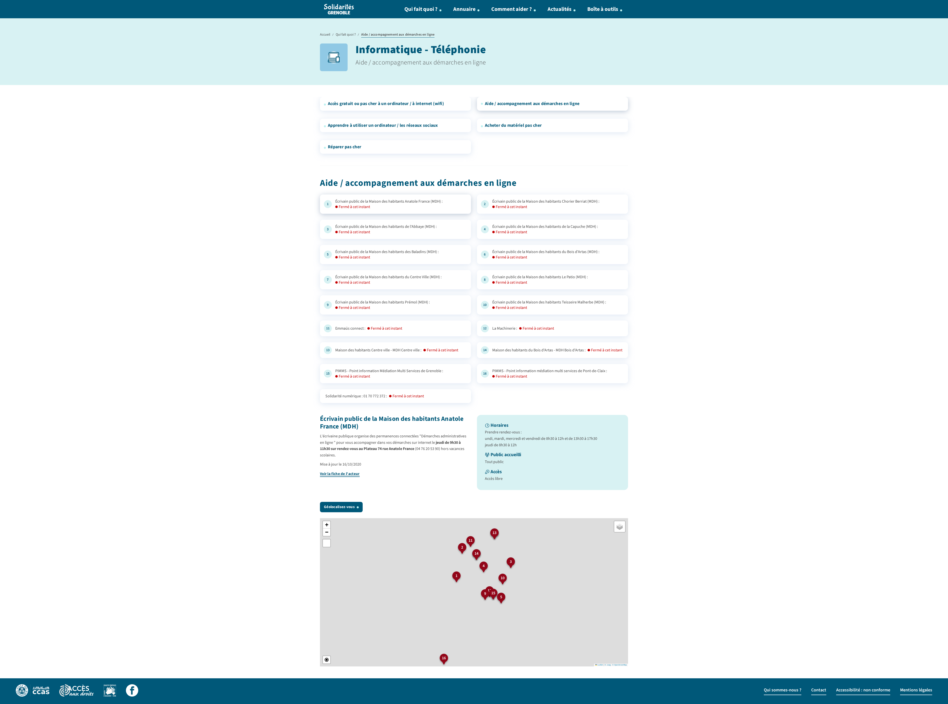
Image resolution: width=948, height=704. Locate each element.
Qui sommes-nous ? (782, 690)
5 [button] (501, 597)
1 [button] (456, 575)
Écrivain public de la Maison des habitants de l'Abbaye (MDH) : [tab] (386, 229)
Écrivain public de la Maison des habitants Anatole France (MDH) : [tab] (389, 204)
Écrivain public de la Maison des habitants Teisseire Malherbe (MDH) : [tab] (549, 304)
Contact (818, 690)
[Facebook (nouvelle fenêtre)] (132, 691)
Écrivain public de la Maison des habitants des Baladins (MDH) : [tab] (387, 254)
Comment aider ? (511, 9)
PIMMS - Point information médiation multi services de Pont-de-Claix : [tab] (549, 373)
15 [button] (493, 593)
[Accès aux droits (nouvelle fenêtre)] (76, 691)
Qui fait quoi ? (420, 9)
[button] (326, 525)
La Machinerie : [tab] (523, 328)
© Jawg (608, 664)
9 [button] (485, 593)
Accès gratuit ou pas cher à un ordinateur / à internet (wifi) (386, 104)
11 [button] (471, 540)
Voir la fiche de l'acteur (340, 473)
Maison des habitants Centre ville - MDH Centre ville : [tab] (396, 350)
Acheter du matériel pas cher (513, 125)
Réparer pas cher (344, 147)
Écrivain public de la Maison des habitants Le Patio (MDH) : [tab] (540, 279)
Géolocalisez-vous (339, 507)
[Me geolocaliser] (326, 659)
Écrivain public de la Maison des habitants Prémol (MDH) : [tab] (382, 304)
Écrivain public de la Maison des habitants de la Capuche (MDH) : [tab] (545, 229)
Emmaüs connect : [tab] (368, 328)
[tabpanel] (474, 452)
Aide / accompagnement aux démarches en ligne (532, 104)
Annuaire (464, 9)
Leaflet (600, 664)
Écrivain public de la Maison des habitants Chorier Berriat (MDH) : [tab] (545, 204)
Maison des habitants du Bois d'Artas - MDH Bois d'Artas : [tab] (557, 350)
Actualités (560, 9)
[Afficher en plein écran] (326, 543)
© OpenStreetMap (619, 664)
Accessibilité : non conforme (863, 690)
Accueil (325, 34)
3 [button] (511, 561)
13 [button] (494, 532)
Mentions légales (916, 690)
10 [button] (503, 578)
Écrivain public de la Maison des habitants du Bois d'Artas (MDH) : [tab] (545, 254)
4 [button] (484, 566)
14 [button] (476, 553)
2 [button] (462, 547)
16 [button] (444, 658)
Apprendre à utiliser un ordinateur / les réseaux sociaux (383, 125)
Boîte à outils (602, 9)
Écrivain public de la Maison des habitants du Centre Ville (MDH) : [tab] (388, 279)
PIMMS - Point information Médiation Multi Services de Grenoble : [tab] (389, 373)
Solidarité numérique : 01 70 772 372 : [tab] (374, 396)
